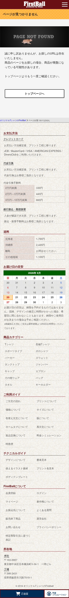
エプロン (41, 371)
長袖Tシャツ (43, 344)
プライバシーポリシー (49, 527)
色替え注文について (17, 418)
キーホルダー (43, 384)
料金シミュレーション (49, 435)
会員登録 (11, 493)
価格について (13, 409)
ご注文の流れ (13, 401)
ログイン (42, 493)
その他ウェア (12, 377)
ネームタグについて (17, 426)
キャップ (10, 371)
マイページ (12, 501)
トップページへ (34, 93)
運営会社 (42, 518)
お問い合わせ (13, 527)
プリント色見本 (45, 468)
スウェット (42, 357)
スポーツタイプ (13, 351)
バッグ (39, 377)
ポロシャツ (42, 351)
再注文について (45, 426)
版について (43, 418)
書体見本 (42, 460)
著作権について (45, 501)
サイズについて (45, 409)
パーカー (10, 357)
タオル (8, 384)
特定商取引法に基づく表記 (18, 537)
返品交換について (15, 435)
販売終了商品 (13, 518)
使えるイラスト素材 (17, 468)
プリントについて (46, 401)
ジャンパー (42, 364)
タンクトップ (12, 364)
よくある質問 (44, 510)
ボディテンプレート (17, 477)
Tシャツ (9, 344)
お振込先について (15, 510)
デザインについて (15, 460)
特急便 (9, 444)
